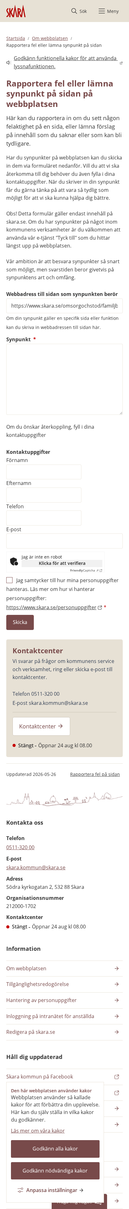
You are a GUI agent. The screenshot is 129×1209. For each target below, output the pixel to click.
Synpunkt (21, 339)
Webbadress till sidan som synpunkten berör (62, 294)
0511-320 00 (20, 847)
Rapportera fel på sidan (95, 774)
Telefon (15, 506)
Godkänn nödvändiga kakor (55, 1170)
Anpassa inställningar (51, 1190)
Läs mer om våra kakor (38, 1130)
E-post (13, 529)
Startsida (15, 38)
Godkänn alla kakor (55, 1148)
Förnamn (17, 460)
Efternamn (18, 483)
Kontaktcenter (37, 726)
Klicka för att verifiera (62, 563)
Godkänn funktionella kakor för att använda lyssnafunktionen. (62, 62)
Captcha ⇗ (84, 570)
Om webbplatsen (50, 38)
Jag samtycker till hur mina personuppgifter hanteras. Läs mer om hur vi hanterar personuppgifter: (62, 594)
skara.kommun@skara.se (35, 867)
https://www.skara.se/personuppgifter (51, 607)
